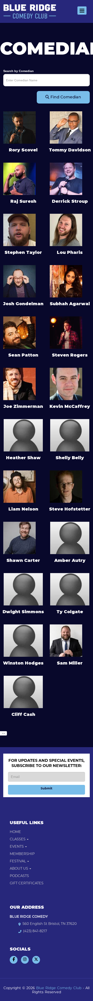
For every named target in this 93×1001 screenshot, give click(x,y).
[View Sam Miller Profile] (66, 640)
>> (3, 733)
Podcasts (19, 876)
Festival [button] (18, 861)
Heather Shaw (23, 457)
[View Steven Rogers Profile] (66, 332)
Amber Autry (69, 560)
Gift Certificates (26, 883)
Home (15, 832)
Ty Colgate (69, 611)
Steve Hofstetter (69, 509)
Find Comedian (65, 97)
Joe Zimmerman (23, 406)
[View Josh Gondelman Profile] (19, 281)
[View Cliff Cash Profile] (23, 692)
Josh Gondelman (23, 303)
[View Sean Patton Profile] (19, 332)
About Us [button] (19, 869)
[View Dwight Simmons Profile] (23, 589)
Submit (46, 788)
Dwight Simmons (23, 611)
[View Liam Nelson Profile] (19, 486)
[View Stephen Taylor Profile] (19, 229)
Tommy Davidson (70, 149)
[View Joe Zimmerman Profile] (19, 383)
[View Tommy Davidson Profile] (66, 127)
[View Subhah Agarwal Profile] (66, 281)
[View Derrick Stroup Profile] (66, 178)
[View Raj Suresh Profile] (19, 178)
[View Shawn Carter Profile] (19, 537)
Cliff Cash (23, 714)
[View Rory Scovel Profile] (19, 127)
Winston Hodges (23, 663)
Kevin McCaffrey (70, 406)
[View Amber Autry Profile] (70, 538)
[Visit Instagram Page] (25, 960)
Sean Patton (23, 355)
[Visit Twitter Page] (36, 960)
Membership (22, 854)
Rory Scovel (23, 149)
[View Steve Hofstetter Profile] (66, 486)
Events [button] (17, 847)
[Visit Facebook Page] (14, 960)
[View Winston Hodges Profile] (23, 640)
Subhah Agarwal (70, 303)
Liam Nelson (23, 509)
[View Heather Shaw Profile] (23, 435)
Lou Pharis (70, 252)
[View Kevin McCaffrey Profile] (66, 383)
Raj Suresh (23, 201)
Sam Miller (70, 663)
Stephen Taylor (23, 252)
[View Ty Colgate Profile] (70, 589)
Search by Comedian (18, 71)
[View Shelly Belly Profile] (70, 435)
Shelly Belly (70, 457)
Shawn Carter (23, 560)
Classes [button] (18, 839)
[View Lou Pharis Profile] (66, 229)
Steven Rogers (70, 355)
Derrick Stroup (70, 201)
